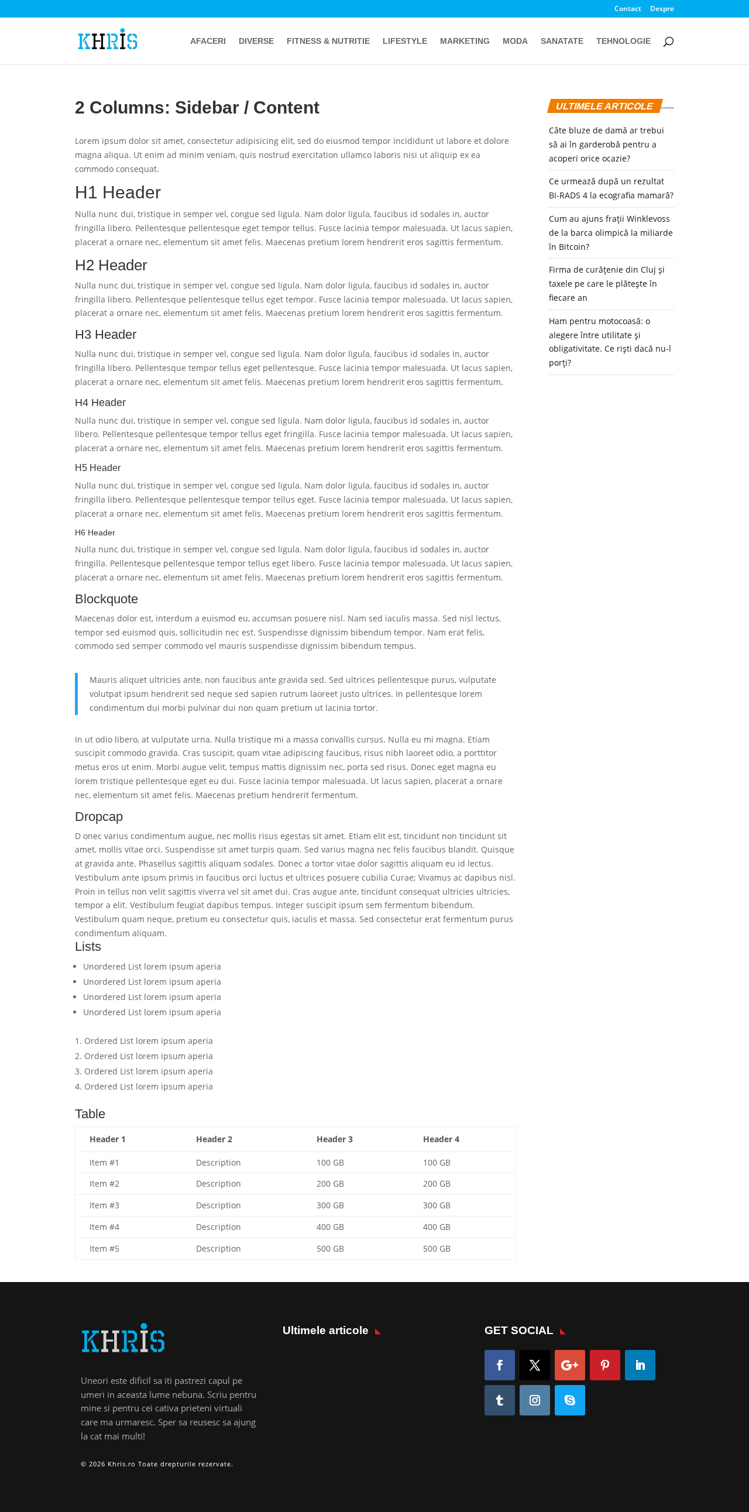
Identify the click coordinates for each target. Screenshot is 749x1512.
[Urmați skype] (570, 1400)
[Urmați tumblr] (500, 1400)
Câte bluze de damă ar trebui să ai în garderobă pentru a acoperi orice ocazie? (606, 144)
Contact (627, 9)
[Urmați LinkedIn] (640, 1365)
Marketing (465, 41)
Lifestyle (405, 41)
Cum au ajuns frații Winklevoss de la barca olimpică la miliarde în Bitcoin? (611, 232)
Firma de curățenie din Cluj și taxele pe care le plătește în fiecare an (607, 283)
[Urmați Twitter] (535, 1365)
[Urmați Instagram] (535, 1400)
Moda (515, 41)
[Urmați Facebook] (500, 1365)
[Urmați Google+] (570, 1365)
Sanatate (562, 41)
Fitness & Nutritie (328, 41)
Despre (662, 9)
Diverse (256, 41)
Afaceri (208, 41)
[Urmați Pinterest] (605, 1365)
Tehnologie (623, 41)
